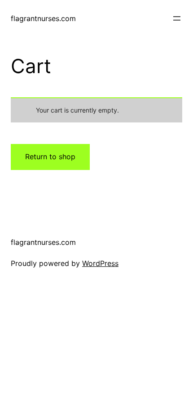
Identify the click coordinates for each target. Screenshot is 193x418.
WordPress (100, 263)
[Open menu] (176, 18)
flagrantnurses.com (43, 18)
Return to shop (50, 156)
